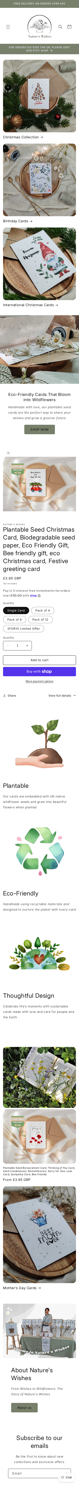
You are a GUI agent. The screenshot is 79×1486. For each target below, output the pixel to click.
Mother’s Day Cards (20, 1288)
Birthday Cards (15, 221)
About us (24, 1408)
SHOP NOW (39, 429)
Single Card (16, 610)
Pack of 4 (42, 610)
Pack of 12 (40, 619)
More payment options (39, 681)
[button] (8, 26)
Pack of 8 (14, 619)
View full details (59, 695)
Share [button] (12, 695)
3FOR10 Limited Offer (23, 628)
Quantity (8, 637)
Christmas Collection (21, 137)
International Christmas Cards (28, 305)
